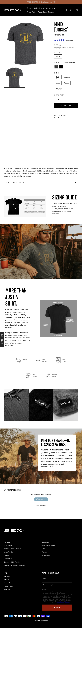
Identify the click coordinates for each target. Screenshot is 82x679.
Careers (6, 555)
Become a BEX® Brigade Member (15, 565)
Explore (51, 12)
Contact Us (7, 583)
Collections (38, 8)
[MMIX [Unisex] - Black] (58, 151)
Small (58, 77)
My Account (7, 589)
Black (61, 67)
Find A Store (42, 12)
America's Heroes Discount (12, 548)
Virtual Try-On (31, 12)
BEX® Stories (8, 545)
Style (57, 52)
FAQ (5, 573)
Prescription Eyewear (49, 545)
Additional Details (16, 182)
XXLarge (59, 89)
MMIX (58, 56)
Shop (29, 8)
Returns (6, 579)
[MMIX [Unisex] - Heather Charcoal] (55, 151)
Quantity (59, 95)
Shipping (57, 48)
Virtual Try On (8, 552)
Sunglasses (45, 542)
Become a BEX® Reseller (12, 562)
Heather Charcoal (56, 67)
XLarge (66, 83)
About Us (7, 542)
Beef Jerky (50, 8)
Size (56, 73)
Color (64, 62)
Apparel (44, 552)
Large (58, 83)
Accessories (46, 555)
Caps (43, 548)
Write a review (41, 499)
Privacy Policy (8, 586)
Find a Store (8, 559)
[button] (59, 40)
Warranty (7, 576)
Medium (67, 77)
